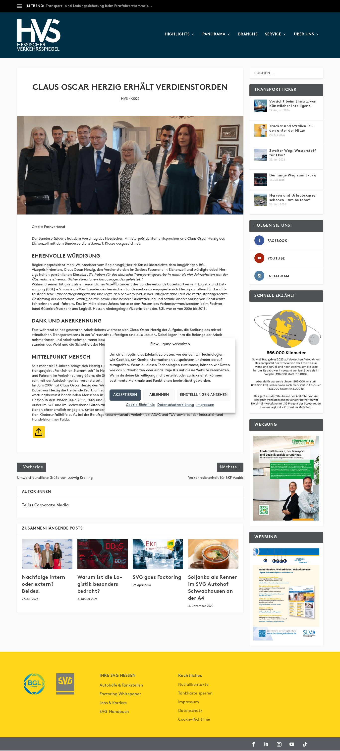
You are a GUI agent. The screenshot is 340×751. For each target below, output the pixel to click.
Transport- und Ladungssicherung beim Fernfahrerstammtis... (99, 6)
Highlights (177, 34)
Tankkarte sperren (195, 693)
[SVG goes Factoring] (158, 554)
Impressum (205, 404)
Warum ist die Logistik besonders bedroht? (99, 584)
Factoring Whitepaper (120, 694)
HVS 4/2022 (130, 98)
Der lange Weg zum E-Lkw (293, 175)
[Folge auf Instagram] (279, 744)
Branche (248, 34)
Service (273, 34)
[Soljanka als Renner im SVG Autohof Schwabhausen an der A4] (213, 554)
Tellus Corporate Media (45, 505)
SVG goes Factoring (157, 577)
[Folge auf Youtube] (291, 744)
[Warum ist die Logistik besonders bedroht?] (102, 554)
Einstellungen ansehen (204, 395)
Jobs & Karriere (113, 703)
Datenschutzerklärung (175, 404)
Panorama (214, 34)
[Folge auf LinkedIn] (266, 744)
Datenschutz (190, 711)
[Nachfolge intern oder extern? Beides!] (47, 554)
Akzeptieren (125, 395)
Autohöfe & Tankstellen (121, 685)
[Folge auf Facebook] (253, 744)
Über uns (304, 34)
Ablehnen (159, 395)
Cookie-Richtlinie (140, 404)
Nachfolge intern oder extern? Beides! (43, 584)
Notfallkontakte (193, 685)
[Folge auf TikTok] (304, 744)
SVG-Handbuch (114, 712)
